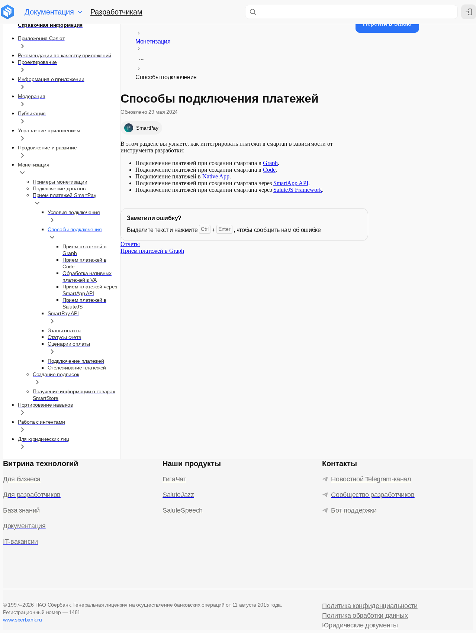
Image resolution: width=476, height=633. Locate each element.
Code (269, 170)
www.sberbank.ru (22, 620)
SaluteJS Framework (297, 190)
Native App (215, 176)
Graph (270, 163)
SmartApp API (290, 183)
